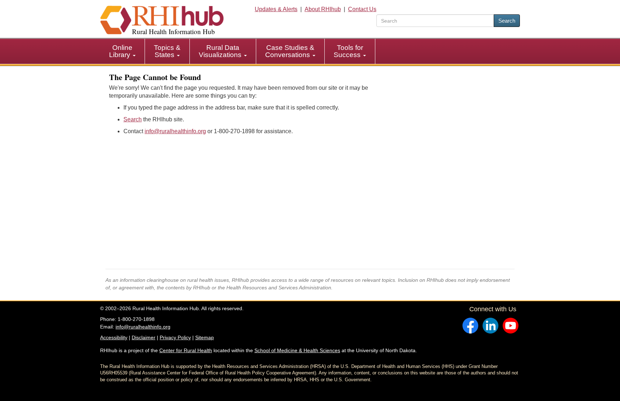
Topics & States (167, 51)
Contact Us (362, 9)
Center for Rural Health (185, 350)
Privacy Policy (175, 337)
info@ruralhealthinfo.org (175, 131)
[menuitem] (122, 51)
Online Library (120, 51)
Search (506, 21)
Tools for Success (348, 51)
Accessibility (113, 337)
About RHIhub (323, 9)
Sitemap (204, 337)
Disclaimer (143, 337)
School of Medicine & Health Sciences (297, 350)
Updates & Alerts (276, 9)
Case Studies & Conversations (289, 51)
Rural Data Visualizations (221, 51)
